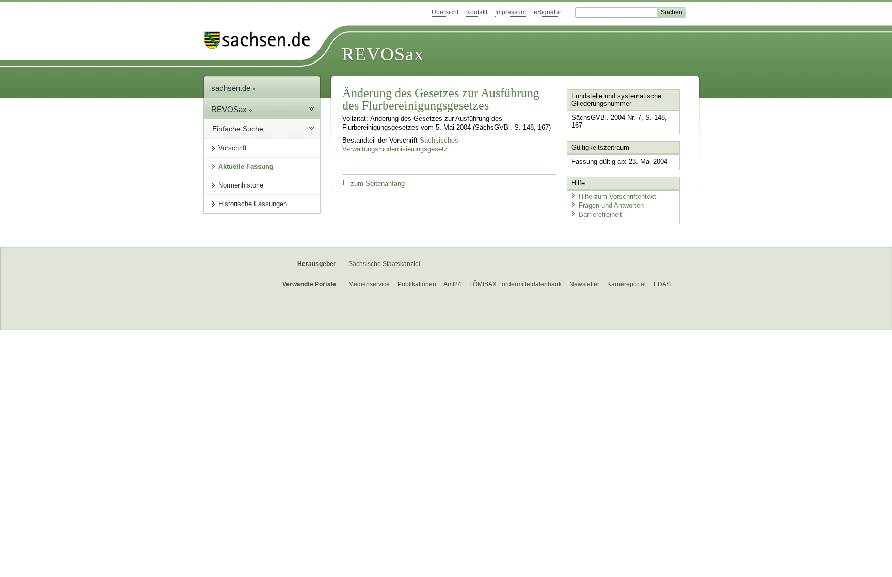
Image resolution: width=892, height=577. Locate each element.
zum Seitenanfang (378, 184)
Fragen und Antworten (611, 205)
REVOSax (383, 54)
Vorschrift (232, 148)
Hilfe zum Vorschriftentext (617, 196)
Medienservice (369, 284)
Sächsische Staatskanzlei (384, 264)
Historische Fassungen (252, 204)
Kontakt (476, 12)
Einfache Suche (237, 128)
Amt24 (452, 284)
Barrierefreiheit (600, 215)
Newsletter (584, 284)
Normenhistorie (240, 185)
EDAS (662, 284)
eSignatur (547, 12)
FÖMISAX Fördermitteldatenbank (515, 284)
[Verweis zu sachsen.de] (261, 40)
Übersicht (445, 12)
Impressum (510, 12)
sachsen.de (231, 88)
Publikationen (416, 284)
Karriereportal (626, 284)
